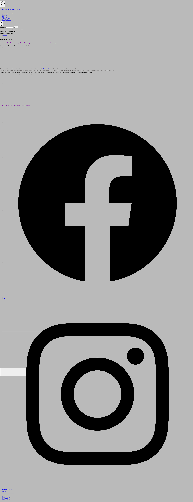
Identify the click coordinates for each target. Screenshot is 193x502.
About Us (44, 68)
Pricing (3, 12)
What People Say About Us (6, 18)
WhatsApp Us (3, 37)
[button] (96, 64)
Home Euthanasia (5, 17)
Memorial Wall (4, 15)
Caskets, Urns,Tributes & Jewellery (8, 13)
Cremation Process (5, 14)
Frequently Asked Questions (6, 20)
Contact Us (4, 16)
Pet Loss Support (5, 19)
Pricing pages (50, 68)
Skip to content (2, 0)
